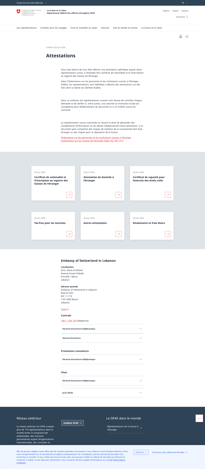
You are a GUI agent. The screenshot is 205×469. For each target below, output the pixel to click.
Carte (63, 309)
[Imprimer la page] (180, 36)
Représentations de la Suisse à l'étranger (122, 428)
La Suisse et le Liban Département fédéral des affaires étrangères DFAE (71, 11)
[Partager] (187, 36)
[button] (27, 28)
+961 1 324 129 (68, 320)
